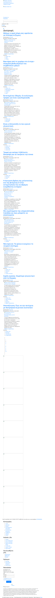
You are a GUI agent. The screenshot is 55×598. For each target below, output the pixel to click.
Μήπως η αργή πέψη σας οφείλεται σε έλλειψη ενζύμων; (18, 34)
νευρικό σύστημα (9, 273)
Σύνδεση (12, 595)
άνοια (6, 178)
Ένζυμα (7, 59)
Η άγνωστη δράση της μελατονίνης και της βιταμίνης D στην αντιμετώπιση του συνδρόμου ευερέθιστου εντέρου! (17, 184)
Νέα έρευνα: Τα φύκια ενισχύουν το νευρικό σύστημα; (18, 245)
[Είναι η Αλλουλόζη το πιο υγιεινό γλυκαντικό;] (10, 131)
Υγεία (6, 523)
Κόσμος (7, 526)
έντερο (6, 91)
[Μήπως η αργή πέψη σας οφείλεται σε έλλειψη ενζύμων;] (10, 41)
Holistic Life (7, 56)
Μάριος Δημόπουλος (9, 303)
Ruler (41, 597)
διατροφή (7, 121)
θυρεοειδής (7, 120)
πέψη (6, 57)
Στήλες (6, 535)
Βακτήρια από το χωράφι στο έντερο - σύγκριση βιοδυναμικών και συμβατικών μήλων (19, 63)
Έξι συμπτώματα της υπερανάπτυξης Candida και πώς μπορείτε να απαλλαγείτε (18, 213)
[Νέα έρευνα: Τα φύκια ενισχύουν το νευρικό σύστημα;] (10, 251)
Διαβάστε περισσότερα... (9, 53)
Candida (7, 241)
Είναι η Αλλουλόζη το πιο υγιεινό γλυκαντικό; (16, 125)
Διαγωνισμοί (8, 548)
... (5, 345)
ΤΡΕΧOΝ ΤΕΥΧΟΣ (6, 4)
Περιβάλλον (7, 532)
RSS (7, 557)
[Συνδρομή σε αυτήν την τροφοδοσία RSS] (3, 28)
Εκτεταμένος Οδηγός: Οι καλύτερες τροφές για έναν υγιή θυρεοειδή (18, 97)
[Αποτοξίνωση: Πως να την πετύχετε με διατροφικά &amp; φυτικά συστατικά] (10, 314)
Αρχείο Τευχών (8, 547)
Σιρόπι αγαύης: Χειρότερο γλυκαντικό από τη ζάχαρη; (19, 277)
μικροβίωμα (7, 90)
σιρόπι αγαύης (8, 299)
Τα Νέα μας (7, 545)
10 (5, 351)
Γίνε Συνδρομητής (9, 540)
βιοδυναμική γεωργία (9, 89)
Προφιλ (6, 539)
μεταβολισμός (8, 335)
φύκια (6, 272)
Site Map (7, 561)
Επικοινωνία (7, 565)
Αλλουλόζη (7, 148)
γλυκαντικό (7, 149)
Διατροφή (11, 37)
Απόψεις (7, 533)
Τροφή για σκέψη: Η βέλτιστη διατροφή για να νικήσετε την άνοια (18, 153)
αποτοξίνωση (8, 334)
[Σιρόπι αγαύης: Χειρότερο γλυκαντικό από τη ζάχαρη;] (10, 283)
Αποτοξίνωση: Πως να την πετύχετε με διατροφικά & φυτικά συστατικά (18, 307)
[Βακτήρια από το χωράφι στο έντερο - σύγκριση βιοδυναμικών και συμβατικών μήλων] (10, 72)
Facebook (8, 554)
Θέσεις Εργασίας (8, 542)
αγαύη (6, 300)
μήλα (6, 93)
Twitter (7, 555)
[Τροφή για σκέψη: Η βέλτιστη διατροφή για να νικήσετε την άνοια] (10, 160)
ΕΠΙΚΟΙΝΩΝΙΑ (39, 519)
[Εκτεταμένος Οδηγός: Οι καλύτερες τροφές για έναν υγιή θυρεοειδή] (10, 103)
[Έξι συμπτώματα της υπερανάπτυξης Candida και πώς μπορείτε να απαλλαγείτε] (10, 221)
